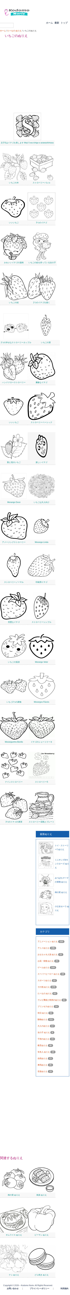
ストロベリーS (41, 782)
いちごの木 (14, 183)
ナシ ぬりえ (14, 1275)
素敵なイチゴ (41, 382)
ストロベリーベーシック (41, 422)
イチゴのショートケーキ (41, 742)
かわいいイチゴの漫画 (14, 262)
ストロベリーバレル (41, 183)
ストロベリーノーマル (14, 582)
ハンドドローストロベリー (14, 382)
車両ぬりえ (43, 1065)
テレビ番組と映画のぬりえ (50, 1000)
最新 (57, 22)
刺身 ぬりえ (41, 1195)
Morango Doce (14, 502)
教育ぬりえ (43, 1045)
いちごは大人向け (41, 502)
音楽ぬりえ (43, 1071)
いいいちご (14, 222)
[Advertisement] (35, 75)
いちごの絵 (14, 302)
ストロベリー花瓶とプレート (41, 822)
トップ (64, 22)
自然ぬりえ (43, 1058)
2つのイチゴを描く (41, 302)
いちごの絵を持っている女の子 (42, 262)
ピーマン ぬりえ (42, 1235)
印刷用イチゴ (41, 582)
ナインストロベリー (14, 782)
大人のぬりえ (44, 1026)
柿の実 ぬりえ (61, 892)
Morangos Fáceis (41, 702)
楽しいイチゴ (41, 462)
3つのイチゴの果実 (14, 822)
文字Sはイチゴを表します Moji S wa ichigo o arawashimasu (27, 143)
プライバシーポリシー (39, 1288)
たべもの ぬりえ (14, 31)
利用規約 (64, 1288)
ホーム (49, 22)
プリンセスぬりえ (46, 1006)
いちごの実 (46, 342)
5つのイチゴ (41, 222)
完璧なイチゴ (14, 622)
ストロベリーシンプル (41, 622)
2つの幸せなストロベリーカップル (16, 342)
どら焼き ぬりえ (42, 1275)
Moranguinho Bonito (14, 742)
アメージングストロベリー (14, 542)
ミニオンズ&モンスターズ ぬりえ (62, 864)
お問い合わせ (13, 1288)
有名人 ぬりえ (44, 1052)
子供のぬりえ (44, 1039)
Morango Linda (41, 542)
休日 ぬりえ (43, 1013)
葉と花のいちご (14, 462)
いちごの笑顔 (14, 662)
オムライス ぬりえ (14, 1235)
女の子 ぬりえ (44, 1032)
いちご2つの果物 (14, 702)
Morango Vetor (41, 662)
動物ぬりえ (43, 1019)
